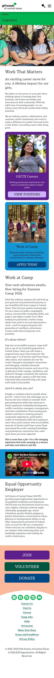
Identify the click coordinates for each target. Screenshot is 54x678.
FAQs (27, 621)
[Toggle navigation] (49, 6)
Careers (27, 612)
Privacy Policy (27, 639)
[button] (43, 6)
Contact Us (27, 603)
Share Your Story (27, 630)
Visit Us (27, 608)
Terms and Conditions (27, 634)
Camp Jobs (27, 617)
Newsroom (27, 626)
